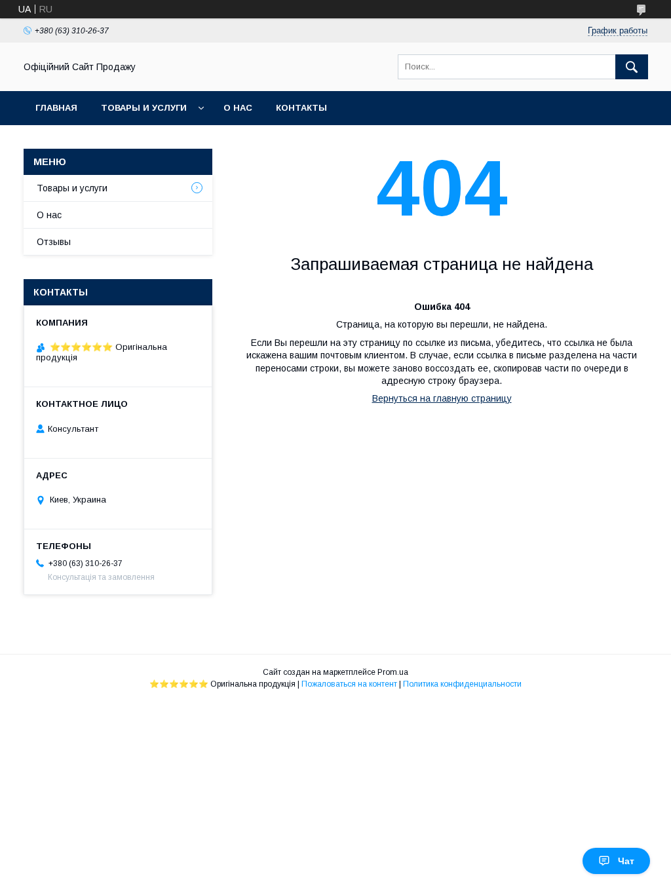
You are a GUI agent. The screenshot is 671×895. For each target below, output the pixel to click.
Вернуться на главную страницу (442, 398)
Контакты (301, 108)
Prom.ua (392, 672)
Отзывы (54, 242)
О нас (237, 108)
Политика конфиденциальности (462, 684)
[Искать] (631, 66)
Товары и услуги (144, 108)
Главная (56, 108)
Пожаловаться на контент (349, 684)
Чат (626, 861)
